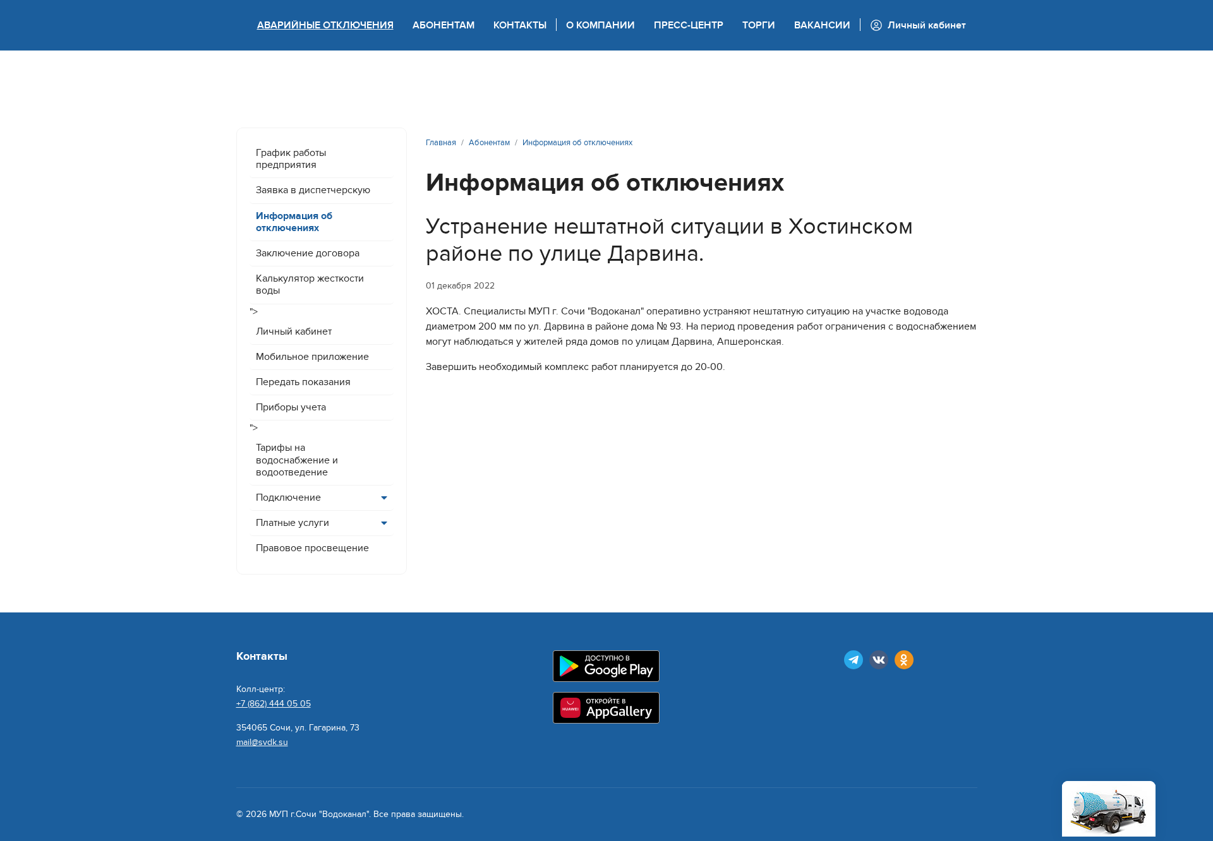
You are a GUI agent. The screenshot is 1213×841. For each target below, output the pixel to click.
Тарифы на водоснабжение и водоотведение (297, 459)
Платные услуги (292, 522)
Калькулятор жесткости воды (310, 284)
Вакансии (822, 25)
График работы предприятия (291, 158)
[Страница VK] (878, 659)
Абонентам (443, 25)
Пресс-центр (688, 25)
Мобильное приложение (312, 356)
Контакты (519, 25)
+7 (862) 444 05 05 (273, 703)
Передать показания (303, 382)
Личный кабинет (294, 331)
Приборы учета (291, 407)
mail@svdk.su (262, 742)
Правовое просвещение (312, 548)
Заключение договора (307, 253)
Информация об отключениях (294, 222)
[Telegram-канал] (853, 659)
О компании (600, 25)
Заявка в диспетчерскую (313, 190)
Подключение (288, 497)
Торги (758, 25)
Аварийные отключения (325, 25)
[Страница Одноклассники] (904, 659)
